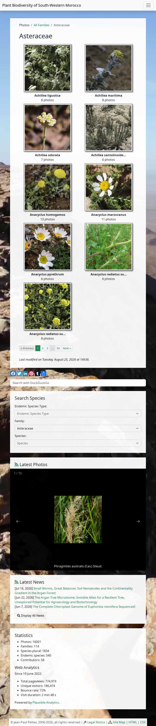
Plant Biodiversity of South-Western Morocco (41, 5)
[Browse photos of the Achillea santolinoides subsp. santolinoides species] (108, 127)
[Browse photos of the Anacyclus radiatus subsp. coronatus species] (108, 246)
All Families (41, 25)
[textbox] (75, 413)
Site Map (119, 722)
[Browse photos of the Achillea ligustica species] (47, 67)
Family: (20, 421)
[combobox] (78, 413)
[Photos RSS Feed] (16, 464)
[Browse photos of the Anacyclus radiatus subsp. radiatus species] (47, 306)
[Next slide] (138, 521)
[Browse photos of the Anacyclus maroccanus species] (108, 187)
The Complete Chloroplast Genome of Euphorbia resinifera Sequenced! (84, 607)
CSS (143, 722)
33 (58, 348)
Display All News (32, 615)
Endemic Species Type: (31, 406)
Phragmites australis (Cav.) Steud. (78, 566)
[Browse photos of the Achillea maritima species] (108, 67)
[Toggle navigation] (148, 5)
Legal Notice (96, 722)
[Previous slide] (18, 521)
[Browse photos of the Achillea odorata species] (47, 127)
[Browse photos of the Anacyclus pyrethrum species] (47, 246)
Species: (20, 436)
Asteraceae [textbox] (25, 428)
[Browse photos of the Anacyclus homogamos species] (47, 187)
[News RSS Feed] (16, 582)
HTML (133, 722)
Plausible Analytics (46, 702)
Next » (67, 348)
